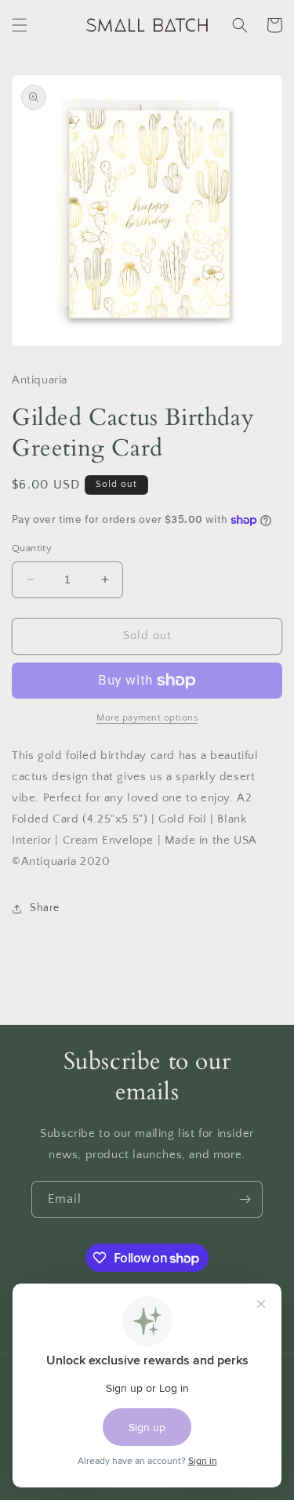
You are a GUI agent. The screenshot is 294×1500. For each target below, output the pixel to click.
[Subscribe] (244, 1199)
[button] (19, 25)
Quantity (32, 548)
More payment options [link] (147, 718)
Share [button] (45, 908)
